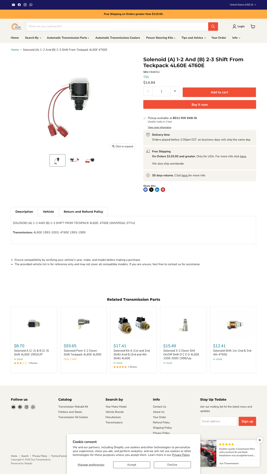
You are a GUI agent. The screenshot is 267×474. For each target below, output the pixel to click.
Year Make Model (116, 406)
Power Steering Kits (160, 38)
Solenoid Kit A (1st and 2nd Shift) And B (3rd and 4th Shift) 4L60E (132, 354)
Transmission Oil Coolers (73, 417)
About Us (158, 412)
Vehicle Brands (115, 412)
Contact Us (159, 406)
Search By (32, 38)
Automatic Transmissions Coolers (117, 38)
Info (235, 38)
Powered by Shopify (21, 463)
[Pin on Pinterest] (163, 189)
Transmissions (114, 422)
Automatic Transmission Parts (67, 38)
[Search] (213, 26)
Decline (172, 465)
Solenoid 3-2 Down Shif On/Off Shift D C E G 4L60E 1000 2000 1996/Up (181, 354)
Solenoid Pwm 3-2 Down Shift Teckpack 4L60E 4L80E (82, 352)
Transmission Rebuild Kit (73, 406)
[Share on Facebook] (145, 189)
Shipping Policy (162, 428)
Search (25, 456)
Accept (131, 465)
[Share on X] (151, 189)
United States (241, 4)
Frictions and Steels (70, 412)
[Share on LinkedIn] (157, 189)
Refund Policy (161, 422)
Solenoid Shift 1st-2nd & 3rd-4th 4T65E (232, 352)
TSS (146, 77)
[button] (57, 160)
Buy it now (200, 104)
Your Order (218, 38)
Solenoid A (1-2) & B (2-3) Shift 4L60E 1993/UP (31, 352)
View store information (159, 127)
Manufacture (113, 417)
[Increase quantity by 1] (175, 91)
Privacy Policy (181, 455)
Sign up (247, 421)
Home (15, 38)
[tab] (24, 211)
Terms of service (59, 456)
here (243, 156)
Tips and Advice (192, 38)
